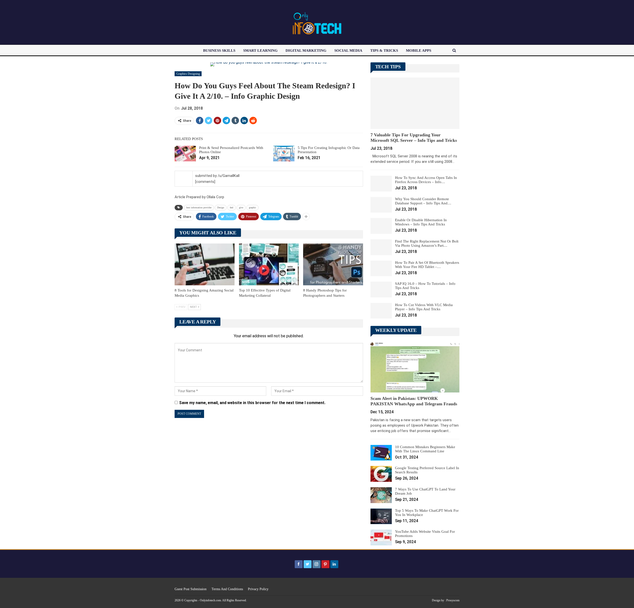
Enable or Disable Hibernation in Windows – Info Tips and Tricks (421, 222)
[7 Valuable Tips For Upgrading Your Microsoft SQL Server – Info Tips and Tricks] (414, 103)
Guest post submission (191, 589)
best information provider (198, 207)
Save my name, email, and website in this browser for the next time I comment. (252, 402)
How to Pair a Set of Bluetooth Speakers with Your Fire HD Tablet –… (427, 265)
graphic (252, 207)
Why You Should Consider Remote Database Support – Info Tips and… (423, 201)
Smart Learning (260, 50)
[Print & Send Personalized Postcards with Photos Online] (185, 154)
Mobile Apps (418, 50)
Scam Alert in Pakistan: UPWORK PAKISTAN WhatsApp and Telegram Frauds (413, 401)
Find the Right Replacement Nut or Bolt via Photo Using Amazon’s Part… (426, 243)
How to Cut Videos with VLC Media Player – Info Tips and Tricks (424, 307)
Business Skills (219, 50)
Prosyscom (452, 600)
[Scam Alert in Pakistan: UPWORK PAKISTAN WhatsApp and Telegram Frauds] (414, 366)
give (241, 207)
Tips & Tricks (384, 50)
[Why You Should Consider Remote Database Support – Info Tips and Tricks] (381, 205)
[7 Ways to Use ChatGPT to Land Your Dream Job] (381, 495)
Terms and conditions (227, 589)
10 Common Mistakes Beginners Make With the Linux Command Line (425, 449)
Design (220, 207)
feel (231, 207)
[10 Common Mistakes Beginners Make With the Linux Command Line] (381, 453)
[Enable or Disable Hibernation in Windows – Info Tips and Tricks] (381, 226)
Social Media (348, 50)
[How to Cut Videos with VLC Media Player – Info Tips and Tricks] (381, 311)
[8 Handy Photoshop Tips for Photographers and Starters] (333, 264)
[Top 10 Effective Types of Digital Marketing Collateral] (269, 264)
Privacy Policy (258, 589)
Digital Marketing (306, 50)
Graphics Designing (188, 73)
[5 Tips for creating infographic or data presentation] (283, 154)
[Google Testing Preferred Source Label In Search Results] (381, 474)
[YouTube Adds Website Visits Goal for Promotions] (381, 537)
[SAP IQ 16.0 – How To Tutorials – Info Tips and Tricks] (381, 289)
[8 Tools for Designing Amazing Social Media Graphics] (205, 264)
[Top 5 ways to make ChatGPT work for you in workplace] (381, 516)
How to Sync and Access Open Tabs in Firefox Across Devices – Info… (426, 180)
